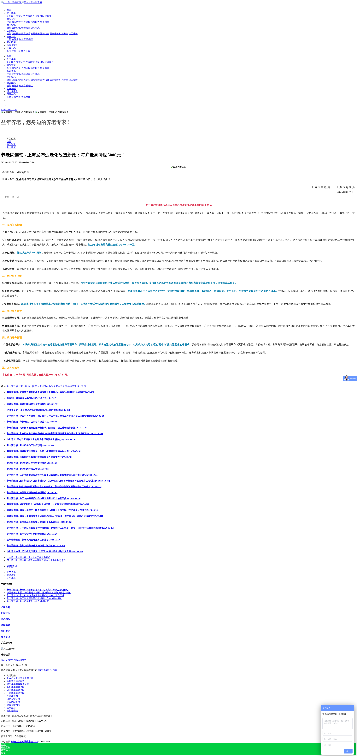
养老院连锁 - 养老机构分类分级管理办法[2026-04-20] (32, 463)
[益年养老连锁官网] (178, 2)
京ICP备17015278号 (47, 670)
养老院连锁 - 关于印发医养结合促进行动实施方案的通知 (34, 598)
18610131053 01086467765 (13, 660)
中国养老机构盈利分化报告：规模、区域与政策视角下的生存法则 (39, 592)
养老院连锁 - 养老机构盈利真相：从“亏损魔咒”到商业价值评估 (37, 589)
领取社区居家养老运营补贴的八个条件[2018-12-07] (31, 398)
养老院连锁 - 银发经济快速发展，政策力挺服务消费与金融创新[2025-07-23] (43, 451)
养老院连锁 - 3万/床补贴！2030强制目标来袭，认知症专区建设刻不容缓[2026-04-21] (48, 504)
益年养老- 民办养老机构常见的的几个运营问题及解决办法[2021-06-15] (41, 439)
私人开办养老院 (59, 386)
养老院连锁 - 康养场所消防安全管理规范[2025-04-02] (32, 492)
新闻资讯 (11, 144)
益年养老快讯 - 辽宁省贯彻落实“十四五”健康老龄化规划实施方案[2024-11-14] (45, 551)
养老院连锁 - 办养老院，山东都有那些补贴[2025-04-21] (33, 421)
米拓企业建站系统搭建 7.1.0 (24, 741)
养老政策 (11, 147)
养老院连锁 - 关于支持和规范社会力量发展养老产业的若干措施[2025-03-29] (43, 498)
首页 (9, 10)
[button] (6, 109)
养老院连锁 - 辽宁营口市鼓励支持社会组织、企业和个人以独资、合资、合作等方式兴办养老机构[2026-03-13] (60, 528)
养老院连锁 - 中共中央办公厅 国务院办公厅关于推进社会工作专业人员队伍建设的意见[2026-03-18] (56, 416)
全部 (9, 22)
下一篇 (36, 560)
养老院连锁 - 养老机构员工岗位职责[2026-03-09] (30, 445)
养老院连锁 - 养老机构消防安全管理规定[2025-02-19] (32, 404)
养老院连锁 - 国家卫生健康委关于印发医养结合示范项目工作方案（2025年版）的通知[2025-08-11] (55, 516)
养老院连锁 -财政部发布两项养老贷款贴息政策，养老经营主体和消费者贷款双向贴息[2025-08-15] (54, 486)
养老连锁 (23, 386)
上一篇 (28, 557)
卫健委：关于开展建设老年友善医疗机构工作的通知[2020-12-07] (38, 410)
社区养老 (5, 631)
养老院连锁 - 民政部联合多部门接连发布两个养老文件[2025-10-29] (39, 457)
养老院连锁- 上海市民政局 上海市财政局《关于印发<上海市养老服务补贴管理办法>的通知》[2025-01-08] (58, 480)
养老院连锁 (12, 386)
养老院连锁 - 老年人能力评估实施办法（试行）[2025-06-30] (36, 545)
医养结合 (5, 619)
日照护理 (5, 613)
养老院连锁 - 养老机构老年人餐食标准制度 (28, 601)
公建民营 (71, 386)
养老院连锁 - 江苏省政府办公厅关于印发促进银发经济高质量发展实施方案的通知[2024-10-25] (52, 475)
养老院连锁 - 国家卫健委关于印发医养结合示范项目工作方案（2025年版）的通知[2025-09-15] (52, 510)
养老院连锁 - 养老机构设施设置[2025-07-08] (28, 469)
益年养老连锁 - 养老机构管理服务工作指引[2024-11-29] (33, 540)
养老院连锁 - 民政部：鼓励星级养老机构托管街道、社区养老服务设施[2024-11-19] (47, 427)
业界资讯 (11, 572)
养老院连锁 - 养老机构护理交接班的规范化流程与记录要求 (35, 595)
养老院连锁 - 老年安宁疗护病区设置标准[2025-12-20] (32, 534)
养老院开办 (33, 386)
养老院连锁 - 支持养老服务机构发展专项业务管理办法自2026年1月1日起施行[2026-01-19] (50, 392)
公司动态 (11, 578)
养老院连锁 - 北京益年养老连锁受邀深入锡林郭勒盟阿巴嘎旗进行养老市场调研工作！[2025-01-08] (55, 433)
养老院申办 (45, 386)
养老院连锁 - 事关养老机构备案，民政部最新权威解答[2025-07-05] (39, 522)
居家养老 (5, 625)
